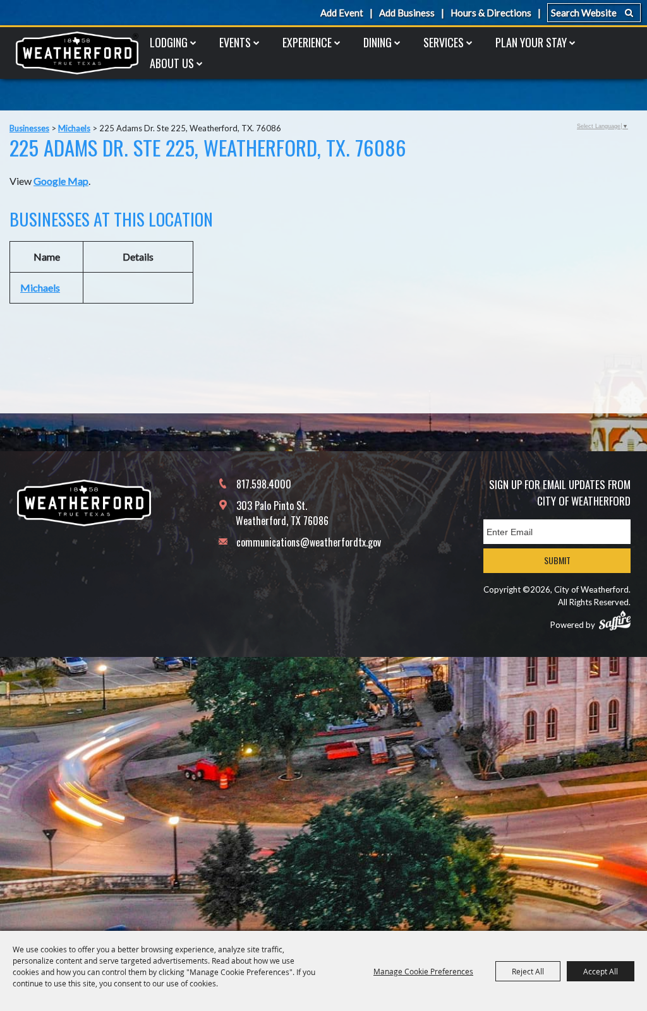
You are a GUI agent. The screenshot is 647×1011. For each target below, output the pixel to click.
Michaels (74, 128)
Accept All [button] (600, 971)
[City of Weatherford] (77, 53)
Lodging (169, 42)
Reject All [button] (528, 971)
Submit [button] (557, 560)
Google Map (60, 181)
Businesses (29, 128)
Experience (307, 42)
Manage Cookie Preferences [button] (423, 971)
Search (629, 12)
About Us (172, 63)
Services (443, 42)
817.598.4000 (263, 484)
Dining (377, 42)
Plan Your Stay (531, 42)
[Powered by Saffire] (615, 620)
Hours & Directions (490, 12)
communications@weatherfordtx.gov (308, 542)
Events (235, 42)
